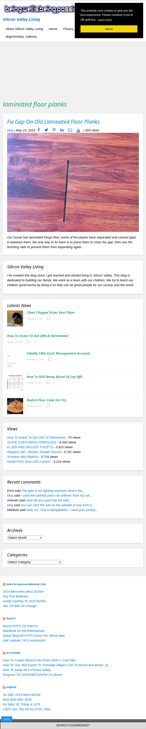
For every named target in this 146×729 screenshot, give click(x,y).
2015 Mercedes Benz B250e (23, 591)
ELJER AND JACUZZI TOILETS (30, 447)
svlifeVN (11, 687)
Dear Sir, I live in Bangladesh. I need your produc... (62, 510)
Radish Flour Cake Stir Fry (46, 400)
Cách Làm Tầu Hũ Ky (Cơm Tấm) (27, 709)
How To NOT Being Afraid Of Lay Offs (55, 376)
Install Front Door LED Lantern (29, 461)
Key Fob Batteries (15, 596)
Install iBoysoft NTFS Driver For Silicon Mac (34, 635)
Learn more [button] (105, 19)
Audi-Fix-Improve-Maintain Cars (26, 584)
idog (10, 130)
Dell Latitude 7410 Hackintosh (24, 640)
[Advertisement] (73, 70)
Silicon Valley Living (21, 19)
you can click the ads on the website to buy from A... (58, 505)
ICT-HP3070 (13, 653)
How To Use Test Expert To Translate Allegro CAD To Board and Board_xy (55, 665)
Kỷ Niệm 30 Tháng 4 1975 (21, 704)
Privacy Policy (73, 29)
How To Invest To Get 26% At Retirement (37, 336)
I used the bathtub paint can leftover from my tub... (56, 495)
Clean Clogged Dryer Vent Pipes (51, 312)
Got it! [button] (109, 28)
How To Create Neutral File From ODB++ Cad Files (39, 660)
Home (53, 29)
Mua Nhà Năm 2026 (17, 699)
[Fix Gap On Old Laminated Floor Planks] (73, 182)
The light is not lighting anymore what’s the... (53, 490)
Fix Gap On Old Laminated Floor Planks (53, 121)
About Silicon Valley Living (24, 29)
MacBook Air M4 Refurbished (23, 631)
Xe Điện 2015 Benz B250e (22, 695)
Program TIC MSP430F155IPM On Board (32, 675)
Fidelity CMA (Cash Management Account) (58, 353)
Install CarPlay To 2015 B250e (24, 601)
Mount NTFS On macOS (20, 626)
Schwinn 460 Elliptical (22, 457)
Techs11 (11, 618)
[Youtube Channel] (78, 130)
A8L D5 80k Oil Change (19, 606)
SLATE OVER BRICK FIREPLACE (31, 442)
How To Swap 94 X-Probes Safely (27, 670)
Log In (6, 719)
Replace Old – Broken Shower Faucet (34, 452)
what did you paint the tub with (47, 500)
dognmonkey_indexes (21, 36)
